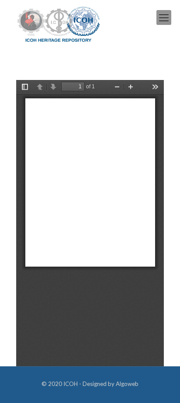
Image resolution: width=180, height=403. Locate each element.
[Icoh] (58, 23)
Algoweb (127, 383)
